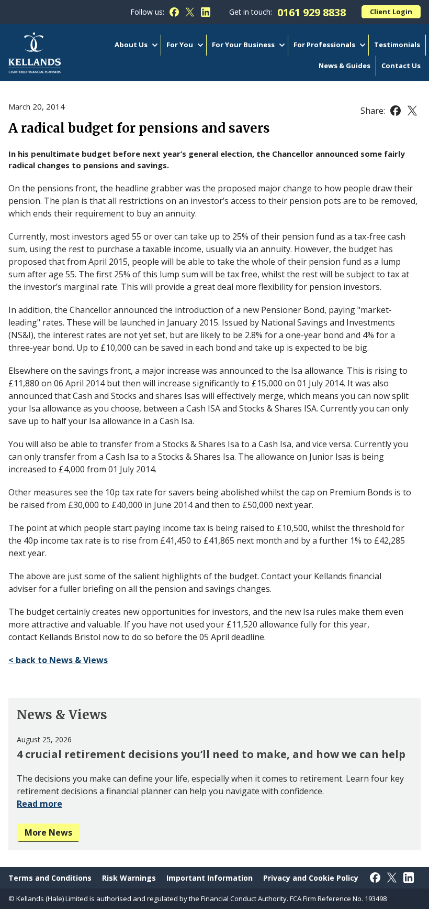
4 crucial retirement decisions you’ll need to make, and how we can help (211, 754)
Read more (39, 803)
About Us (131, 44)
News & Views (62, 715)
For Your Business (243, 44)
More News (48, 832)
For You (179, 44)
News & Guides (344, 65)
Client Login (391, 11)
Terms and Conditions (50, 878)
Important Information (209, 878)
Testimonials (397, 44)
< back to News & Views (58, 660)
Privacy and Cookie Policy (310, 878)
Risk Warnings (129, 878)
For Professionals (324, 44)
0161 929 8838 (311, 12)
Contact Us (401, 65)
